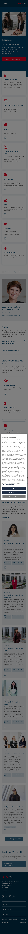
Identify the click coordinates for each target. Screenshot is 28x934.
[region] (14, 467)
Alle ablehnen (14, 488)
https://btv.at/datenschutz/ (8, 484)
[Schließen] (25, 435)
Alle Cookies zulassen (14, 492)
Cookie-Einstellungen (14, 496)
